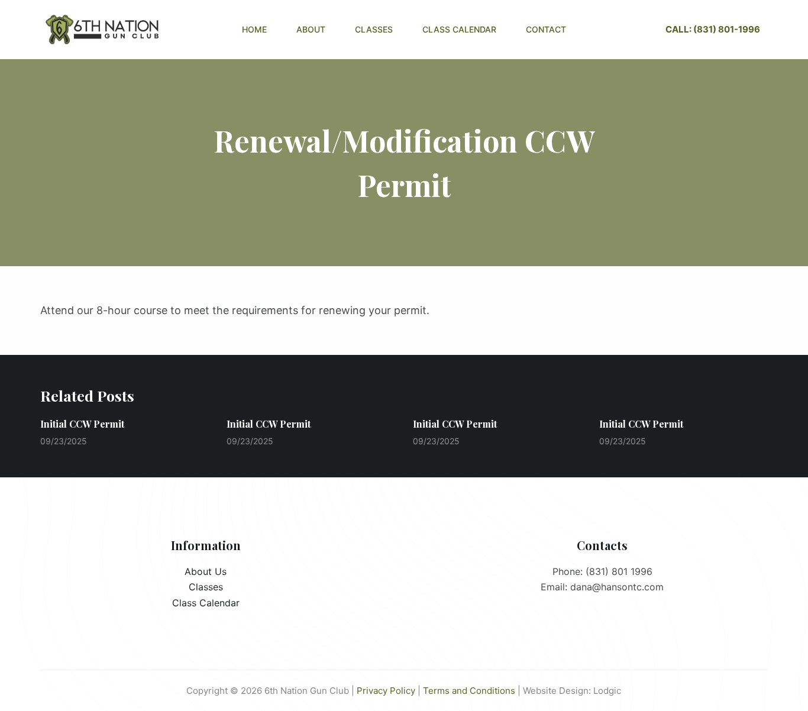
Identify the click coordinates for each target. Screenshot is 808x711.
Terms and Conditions (469, 690)
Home (254, 29)
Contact (546, 29)
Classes (374, 29)
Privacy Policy (386, 690)
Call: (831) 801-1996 (712, 29)
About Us (206, 571)
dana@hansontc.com (617, 587)
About (310, 29)
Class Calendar (459, 29)
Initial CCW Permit (82, 424)
